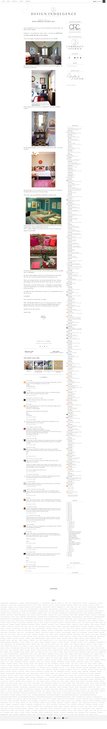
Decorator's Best (3, 638)
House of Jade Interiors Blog (73, 252)
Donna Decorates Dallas (93, 640)
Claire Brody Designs (72, 279)
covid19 (25, 634)
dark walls (47, 636)
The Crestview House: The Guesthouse (75, 247)
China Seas (68, 628)
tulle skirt (95, 706)
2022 (69, 507)
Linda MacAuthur (84, 665)
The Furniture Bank (29, 704)
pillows (42, 683)
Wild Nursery (70, 286)
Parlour (69, 285)
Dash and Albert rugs (54, 636)
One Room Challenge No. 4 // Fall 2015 (75, 426)
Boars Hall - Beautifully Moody (73, 322)
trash (78, 706)
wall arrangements (63, 710)
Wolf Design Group (93, 712)
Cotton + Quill (14, 634)
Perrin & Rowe (72, 681)
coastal (22, 632)
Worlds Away (29, 714)
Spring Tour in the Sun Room (73, 257)
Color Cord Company (83, 632)
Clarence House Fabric (96, 630)
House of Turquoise (71, 393)
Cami (33, 626)
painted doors (68, 679)
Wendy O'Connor (6, 712)
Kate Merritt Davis (25, 661)
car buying (48, 626)
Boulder (96, 622)
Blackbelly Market (73, 620)
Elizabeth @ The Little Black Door (33, 398)
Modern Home (2, 673)
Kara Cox (7, 661)
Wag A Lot (46, 710)
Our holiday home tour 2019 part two (74, 264)
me (79, 669)
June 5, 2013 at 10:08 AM (31, 401)
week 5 (1, 712)
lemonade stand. (50, 665)
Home (69, 259)
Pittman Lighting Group (80, 683)
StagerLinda (28, 524)
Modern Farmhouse (93, 671)
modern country (85, 671)
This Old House (17, 706)
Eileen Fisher (41, 642)
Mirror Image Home (61, 671)
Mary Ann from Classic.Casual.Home (47, 302)
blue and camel (101, 620)
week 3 (102, 710)
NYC (45, 677)
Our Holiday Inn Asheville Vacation (74, 343)
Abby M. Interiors (71, 355)
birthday (22, 620)
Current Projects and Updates (73, 346)
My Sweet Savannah (72, 236)
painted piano (91, 679)
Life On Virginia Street (72, 139)
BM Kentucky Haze (61, 622)
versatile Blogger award (86, 708)
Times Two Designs (35, 706)
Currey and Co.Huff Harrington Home (66, 634)
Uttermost (64, 708)
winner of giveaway (81, 712)
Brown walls (38, 624)
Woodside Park (29, 447)
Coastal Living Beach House (29, 632)
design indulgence (29, 724)
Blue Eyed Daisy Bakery (22, 622)
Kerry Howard (73, 661)
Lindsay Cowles (90, 665)
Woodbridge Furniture (4, 714)
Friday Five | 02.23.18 (71, 325)
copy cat (5, 634)
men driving (97, 669)
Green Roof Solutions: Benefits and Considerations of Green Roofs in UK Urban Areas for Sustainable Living (74, 189)
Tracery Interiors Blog (72, 352)
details (37, 640)
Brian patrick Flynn (24, 624)
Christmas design (44, 630)
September (71, 526)
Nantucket (22, 675)
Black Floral (61, 620)
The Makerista (70, 417)
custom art (97, 634)
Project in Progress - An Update (73, 429)
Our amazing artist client (72, 391)
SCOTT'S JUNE (71, 541)
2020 (69, 510)
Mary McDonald (62, 669)
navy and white (47, 675)
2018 (69, 513)
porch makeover (103, 683)
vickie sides (93, 708)
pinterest (73, 683)
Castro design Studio (91, 626)
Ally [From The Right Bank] (38, 270)
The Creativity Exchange (73, 210)
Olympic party (71, 677)
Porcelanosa (97, 683)
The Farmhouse (22, 704)
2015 (69, 517)
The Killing (48, 704)
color (78, 632)
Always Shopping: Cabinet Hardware (74, 295)
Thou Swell (70, 195)
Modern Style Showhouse (10, 673)
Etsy (105, 642)
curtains (92, 634)
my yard (88, 673)
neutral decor (80, 675)
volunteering (27, 710)
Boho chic (80, 622)
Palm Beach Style (12, 681)
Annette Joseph (71, 487)
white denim (17, 712)
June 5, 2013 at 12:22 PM (31, 417)
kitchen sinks (20, 663)
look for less (42, 667)
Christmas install (51, 630)
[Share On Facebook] (42, 346)
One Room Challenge (78, 677)
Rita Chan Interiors (71, 394)
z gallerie (56, 714)
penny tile (62, 681)
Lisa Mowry (102, 665)
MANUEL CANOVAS (72, 536)
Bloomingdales (94, 620)
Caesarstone (97, 624)
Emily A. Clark (70, 180)
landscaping (100, 663)
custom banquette (103, 634)
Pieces (7, 683)
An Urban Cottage (71, 461)
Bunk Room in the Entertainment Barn (75, 234)
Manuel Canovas (32, 669)
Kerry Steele (87, 661)
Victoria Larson (98, 708)
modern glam (99, 671)
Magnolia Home (85, 667)
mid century (27, 671)
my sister (69, 673)
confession (96, 632)
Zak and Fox (61, 714)
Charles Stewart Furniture (40, 628)
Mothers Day (42, 673)
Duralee (22, 642)
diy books (60, 640)
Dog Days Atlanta (70, 640)
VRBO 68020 (35, 710)
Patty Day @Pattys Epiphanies (32, 427)
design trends (2, 640)
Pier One (10, 683)
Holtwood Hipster (71, 327)
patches (37, 681)
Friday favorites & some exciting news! (75, 237)
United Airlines (11, 708)
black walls (67, 620)
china (64, 628)
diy (53, 640)
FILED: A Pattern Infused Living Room (75, 181)
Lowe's (60, 667)
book (83, 622)
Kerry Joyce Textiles (80, 661)
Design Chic (59, 638)
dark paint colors (41, 636)
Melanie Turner (90, 669)
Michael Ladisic (8, 671)
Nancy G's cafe (10, 675)
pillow (25, 683)
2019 (69, 511)
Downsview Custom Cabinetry (5, 642)
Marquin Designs (49, 669)
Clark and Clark (103, 630)
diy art (56, 640)
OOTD (83, 677)
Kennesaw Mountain (60, 661)
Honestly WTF (70, 490)
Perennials (67, 681)
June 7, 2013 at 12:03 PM (31, 562)
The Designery (8, 704)
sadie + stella (70, 421)
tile (26, 706)
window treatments (70, 712)
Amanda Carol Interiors (72, 338)
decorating (85, 636)
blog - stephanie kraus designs (74, 233)
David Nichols (61, 636)
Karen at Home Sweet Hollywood (33, 458)
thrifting (22, 706)
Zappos (65, 714)
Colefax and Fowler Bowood (66, 632)
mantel (27, 669)
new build (86, 675)
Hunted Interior (71, 249)
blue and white (9, 622)
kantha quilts (2, 661)
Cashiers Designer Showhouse (75, 626)
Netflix (75, 675)
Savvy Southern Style (72, 256)
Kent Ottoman (67, 661)
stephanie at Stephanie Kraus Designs (34, 489)
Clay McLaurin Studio (12, 632)
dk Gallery (65, 640)
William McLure (62, 712)
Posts (69, 565)
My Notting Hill (71, 291)
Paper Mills (23, 681)
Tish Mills (41, 706)
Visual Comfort (21, 710)
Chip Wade (72, 628)
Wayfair (91, 710)
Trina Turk (90, 706)
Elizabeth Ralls (53, 642)
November (71, 523)
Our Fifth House (71, 414)
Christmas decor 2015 (36, 630)
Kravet (49, 663)
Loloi (38, 667)
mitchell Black (67, 671)
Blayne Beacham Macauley (82, 620)
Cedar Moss (2, 628)
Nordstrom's (27, 677)
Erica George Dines (92, 642)
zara (68, 714)
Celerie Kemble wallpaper (16, 628)
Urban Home (50, 708)
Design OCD (87, 638)
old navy (61, 677)
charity (33, 628)
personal (77, 681)
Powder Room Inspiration (72, 415)
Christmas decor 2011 (12, 630)
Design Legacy (81, 638)
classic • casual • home (72, 214)
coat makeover (37, 632)
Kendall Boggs (53, 661)
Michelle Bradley (21, 671)
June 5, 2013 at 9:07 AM (31, 388)
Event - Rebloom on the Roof (73, 292)
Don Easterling (81, 640)
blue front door (29, 622)
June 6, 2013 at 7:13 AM (31, 504)
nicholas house (97, 675)
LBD (39, 724)
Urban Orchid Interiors (58, 708)
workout (10, 714)
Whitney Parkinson (34, 712)
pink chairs (64, 683)
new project (91, 675)
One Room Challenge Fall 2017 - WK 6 (75, 332)
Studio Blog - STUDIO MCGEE (73, 246)
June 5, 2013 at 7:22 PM (31, 479)
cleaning (18, 632)
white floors (22, 712)
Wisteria (87, 712)
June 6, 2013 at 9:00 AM (31, 521)
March (70, 548)
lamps (86, 663)
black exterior (55, 620)
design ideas (76, 638)
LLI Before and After (72, 452)
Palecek (104, 679)
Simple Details (70, 312)
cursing (83, 634)
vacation (68, 708)
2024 (69, 504)
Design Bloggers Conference (40, 638)
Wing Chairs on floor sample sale (74, 397)
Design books (53, 638)
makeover (99, 667)
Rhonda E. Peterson (30, 438)
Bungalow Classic (75, 624)
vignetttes (12, 710)
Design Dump (71, 638)
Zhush (76, 714)
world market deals (22, 714)
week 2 (98, 710)
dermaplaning (28, 638)
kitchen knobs (9, 663)
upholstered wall (31, 708)
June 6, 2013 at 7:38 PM (31, 543)
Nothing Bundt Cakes (40, 677)
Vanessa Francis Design (72, 162)
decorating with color (101, 636)
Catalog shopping (98, 626)
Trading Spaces (66, 706)
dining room (45, 640)
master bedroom (69, 669)
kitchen (91, 661)
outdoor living (29, 679)
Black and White (40, 620)
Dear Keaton (80, 636)
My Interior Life (71, 377)
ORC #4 (92, 677)
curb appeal (56, 634)
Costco (9, 634)
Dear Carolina (74, 636)
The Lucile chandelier (62, 704)
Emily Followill (66, 642)
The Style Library (88, 704)
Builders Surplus (63, 624)
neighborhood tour (61, 675)
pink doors (69, 683)
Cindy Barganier (75, 630)
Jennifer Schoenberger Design (73, 263)
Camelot (26, 626)
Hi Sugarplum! (70, 147)
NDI (51, 675)
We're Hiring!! (70, 449)
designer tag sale (15, 640)
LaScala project (3, 665)
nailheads (92, 673)
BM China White (46, 622)
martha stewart (56, 669)
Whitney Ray (41, 712)
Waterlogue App (80, 710)
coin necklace (51, 632)
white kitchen (28, 712)
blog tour (89, 620)
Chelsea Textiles (55, 628)
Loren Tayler (48, 667)
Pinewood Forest (56, 683)
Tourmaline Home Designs (48, 706)
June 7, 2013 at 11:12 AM (31, 549)
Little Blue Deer (23, 667)
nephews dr (71, 675)
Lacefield (76, 663)
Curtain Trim (87, 634)
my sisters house (75, 673)
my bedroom (52, 673)
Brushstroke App (44, 624)
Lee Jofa (45, 665)
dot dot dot (70, 468)
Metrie (104, 669)
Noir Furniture (21, 677)
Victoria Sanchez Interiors (4, 710)
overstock (34, 679)
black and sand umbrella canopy (30, 620)
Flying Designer (29, 552)
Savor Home (70, 348)
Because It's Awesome (72, 425)
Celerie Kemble (8, 628)
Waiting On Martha (52, 710)
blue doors (15, 622)
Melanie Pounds (84, 669)
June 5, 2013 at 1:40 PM (31, 444)
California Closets (10, 626)
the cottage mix (71, 451)
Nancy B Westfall (98, 673)
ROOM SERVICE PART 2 (73, 537)
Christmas (90, 628)
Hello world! (70, 178)
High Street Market (71, 396)
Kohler (46, 663)
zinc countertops (81, 714)
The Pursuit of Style (72, 187)
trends (86, 706)
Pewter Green (96, 681)
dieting (41, 640)
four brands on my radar (72, 219)
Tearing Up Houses (71, 482)
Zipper (87, 714)
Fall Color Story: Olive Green (73, 156)
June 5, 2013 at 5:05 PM (31, 471)
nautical (42, 675)
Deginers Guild (9, 638)
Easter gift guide (71, 412)
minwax (55, 671)
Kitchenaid (31, 663)
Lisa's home (10, 667)
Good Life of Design (72, 283)
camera (29, 626)
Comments (70, 567)
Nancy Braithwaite (3, 675)
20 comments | (38, 343)
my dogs (57, 673)
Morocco (27, 673)
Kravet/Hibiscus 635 (55, 663)
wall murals (70, 710)
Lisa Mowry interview (4, 667)
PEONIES (69, 360)
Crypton (46, 634)
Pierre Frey (21, 683)
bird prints (18, 620)
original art (2, 679)
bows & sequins (71, 174)
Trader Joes (61, 706)
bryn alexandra (71, 470)
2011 (69, 554)
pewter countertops (89, 681)
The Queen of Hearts (81, 704)
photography (2, 683)
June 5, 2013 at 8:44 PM (31, 495)
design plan (99, 638)
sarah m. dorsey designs (72, 324)
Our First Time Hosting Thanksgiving (74, 310)
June (70, 530)
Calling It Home (17, 626)
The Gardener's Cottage (38, 704)
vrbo (32, 710)
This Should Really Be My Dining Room (75, 475)
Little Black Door (17, 667)
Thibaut (7, 706)
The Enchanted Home (72, 192)
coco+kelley (70, 221)
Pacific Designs (40, 679)
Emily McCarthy (80, 642)
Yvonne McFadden (50, 714)
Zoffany (96, 714)
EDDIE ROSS (70, 493)
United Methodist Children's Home (21, 708)
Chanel (30, 628)
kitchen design (3, 663)
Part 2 (34, 681)
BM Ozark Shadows (68, 622)
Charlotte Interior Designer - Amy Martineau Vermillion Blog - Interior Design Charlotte (75, 479)
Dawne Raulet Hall (68, 636)
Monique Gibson (18, 673)
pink (60, 683)
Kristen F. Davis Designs (72, 243)
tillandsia (29, 706)
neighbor (55, 675)
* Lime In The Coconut (72, 374)
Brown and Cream (32, 624)
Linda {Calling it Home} (31, 474)
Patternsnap (42, 681)
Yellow (38, 714)
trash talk (82, 706)
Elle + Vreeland (60, 642)
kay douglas (38, 661)
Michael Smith (14, 671)
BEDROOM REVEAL (71, 250)
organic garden (97, 677)
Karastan (11, 661)
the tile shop (101, 704)
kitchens (35, 663)
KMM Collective (41, 663)
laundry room (9, 665)
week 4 (105, 710)
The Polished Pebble (72, 366)
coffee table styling (44, 632)
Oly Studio (66, 677)
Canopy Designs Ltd (41, 626)
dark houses (35, 636)
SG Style (69, 158)
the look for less (54, 704)
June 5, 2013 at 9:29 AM (31, 395)
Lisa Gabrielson (29, 481)
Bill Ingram (8, 620)
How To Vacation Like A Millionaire (74, 480)
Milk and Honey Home (39, 671)
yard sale (34, 714)
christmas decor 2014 (28, 630)
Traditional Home (73, 706)
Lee (36, 665)
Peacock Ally (48, 681)
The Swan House (95, 704)
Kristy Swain (68, 663)
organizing (103, 677)
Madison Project (79, 667)
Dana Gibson (23, 636)
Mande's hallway (15, 669)
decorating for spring (92, 636)
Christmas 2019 (101, 628)
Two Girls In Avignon (3, 708)
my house (61, 673)
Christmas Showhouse (67, 630)
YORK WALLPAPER (43, 714)
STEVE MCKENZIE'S (72, 534)
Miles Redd (32, 671)
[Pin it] (47, 346)
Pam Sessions (18, 681)
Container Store (101, 632)
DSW (19, 642)
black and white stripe (48, 620)
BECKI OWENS (71, 155)
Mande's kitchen (22, 669)
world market (15, 714)
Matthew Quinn (75, 669)
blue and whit (2, 622)
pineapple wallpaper (48, 683)
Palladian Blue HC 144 (4, 681)
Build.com (57, 624)
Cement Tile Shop (24, 628)
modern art (79, 671)
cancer (36, 626)
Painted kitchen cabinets (83, 679)
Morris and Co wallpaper (34, 673)
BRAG (104, 622)
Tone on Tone (70, 288)
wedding (94, 710)
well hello (69, 167)
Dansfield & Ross (29, 636)
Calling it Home (71, 488)
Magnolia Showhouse (92, 667)
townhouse (56, 706)
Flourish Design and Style (73, 218)
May (70, 545)
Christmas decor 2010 (3, 630)
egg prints (36, 642)
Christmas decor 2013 (20, 630)
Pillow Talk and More (36, 683)
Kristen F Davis (61, 663)
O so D (69, 390)
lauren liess (22, 665)
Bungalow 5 (69, 624)
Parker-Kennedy (29, 681)
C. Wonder (92, 624)
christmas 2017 (95, 628)
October (70, 524)
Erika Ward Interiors (100, 642)
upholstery (37, 708)
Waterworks (86, 710)
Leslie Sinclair (57, 665)
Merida (101, 669)
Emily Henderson (73, 642)
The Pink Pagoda (29, 419)
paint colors (56, 679)
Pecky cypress (53, 681)
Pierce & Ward (15, 683)
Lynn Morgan (73, 667)
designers (20, 640)
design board (48, 638)
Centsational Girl (71, 177)
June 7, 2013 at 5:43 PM (31, 568)
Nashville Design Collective (29, 675)
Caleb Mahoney (3, 626)
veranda (75, 708)
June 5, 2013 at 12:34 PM (31, 424)
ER (87, 642)
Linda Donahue (77, 665)
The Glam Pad (70, 370)
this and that (11, 706)
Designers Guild (26, 640)
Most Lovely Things (71, 143)
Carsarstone (59, 626)
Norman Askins (33, 677)
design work (8, 640)
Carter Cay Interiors (65, 626)
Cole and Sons (57, 632)
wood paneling (99, 712)
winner (75, 712)
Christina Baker (78, 628)
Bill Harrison (2, 620)
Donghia (87, 640)
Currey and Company (76, 634)
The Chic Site (2, 704)
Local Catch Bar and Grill (31, 667)
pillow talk (29, 683)
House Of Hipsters (71, 183)
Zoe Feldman (91, 714)
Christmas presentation (59, 630)
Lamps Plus (90, 663)
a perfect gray (70, 321)
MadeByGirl (70, 342)
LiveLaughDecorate (30, 506)
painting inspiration (98, 679)
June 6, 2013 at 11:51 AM (31, 529)
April (70, 547)
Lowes (63, 667)
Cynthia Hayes (8, 636)
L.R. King (72, 663)
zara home (72, 714)
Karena (27, 404)
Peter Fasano (82, 681)
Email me (68, 85)
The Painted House (71, 229)
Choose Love (70, 375)
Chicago (60, 628)
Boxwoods (101, 622)
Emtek (85, 642)
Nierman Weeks (10, 677)
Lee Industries (40, 665)
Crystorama (51, 634)
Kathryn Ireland (32, 661)
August (70, 527)
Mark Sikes (43, 669)
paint (52, 679)
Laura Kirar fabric (16, 665)
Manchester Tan (8, 669)
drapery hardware (14, 642)
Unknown (28, 380)
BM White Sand (74, 622)
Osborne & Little (8, 679)
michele (27, 531)
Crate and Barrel (35, 634)
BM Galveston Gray (53, 622)
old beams (57, 677)
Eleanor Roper (47, 642)
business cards (86, 624)
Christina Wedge (84, 628)
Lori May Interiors (54, 667)
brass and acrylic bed (4, 624)
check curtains (48, 628)
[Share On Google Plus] (44, 346)
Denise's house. (21, 638)
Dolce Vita (76, 640)
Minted (51, 671)
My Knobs (65, 673)
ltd (65, 667)
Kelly (42, 661)
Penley (58, 681)
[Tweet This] (40, 346)
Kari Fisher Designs (17, 661)
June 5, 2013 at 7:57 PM (31, 486)
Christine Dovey (71, 225)
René (27, 390)
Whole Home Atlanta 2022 (48, 712)
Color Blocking (70, 483)
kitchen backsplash (97, 661)
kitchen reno (15, 663)
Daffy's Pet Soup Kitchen (16, 636)
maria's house (38, 669)
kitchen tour (26, 663)
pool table (87, 683)
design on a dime (93, 638)
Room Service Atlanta (47, 343)
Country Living (20, 634)
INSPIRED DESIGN (71, 464)
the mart (68, 704)
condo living (90, 632)
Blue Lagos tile (36, 622)
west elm (11, 712)
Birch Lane (13, 620)
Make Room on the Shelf (72, 465)
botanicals (92, 622)
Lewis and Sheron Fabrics (65, 665)
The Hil (44, 704)
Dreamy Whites (71, 316)
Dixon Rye (50, 640)
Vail (72, 708)
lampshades (95, 663)
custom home (2, 636)
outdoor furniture (22, 679)
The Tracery (2, 706)
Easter (32, 642)
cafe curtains (102, 624)
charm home (70, 448)
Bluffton (41, 622)
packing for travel (47, 679)
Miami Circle (2, 671)
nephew (66, 675)
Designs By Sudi (32, 640)
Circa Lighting (88, 630)
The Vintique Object (72, 467)
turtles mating (100, 706)
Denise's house (15, 638)
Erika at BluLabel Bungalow (32, 515)
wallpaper (75, 710)
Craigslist (29, 634)
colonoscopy (74, 632)
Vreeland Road (41, 710)
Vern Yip (79, 708)
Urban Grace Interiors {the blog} (74, 411)
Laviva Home (32, 665)
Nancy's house (16, 675)
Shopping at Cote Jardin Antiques (74, 289)
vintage (16, 710)
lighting (71, 665)
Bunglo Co (81, 624)
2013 (69, 520)
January (70, 551)
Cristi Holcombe (41, 634)
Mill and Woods (46, 671)
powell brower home (71, 439)
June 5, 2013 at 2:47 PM (31, 456)
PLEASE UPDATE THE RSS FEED (74, 204)
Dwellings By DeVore (72, 305)
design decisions (64, 638)
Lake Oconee (81, 663)
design (33, 638)
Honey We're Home (71, 136)
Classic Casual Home (3, 632)
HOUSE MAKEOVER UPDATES (74, 533)
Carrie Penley (53, 626)
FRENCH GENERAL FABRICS (74, 544)
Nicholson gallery (3, 677)
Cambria (22, 626)
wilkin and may (56, 712)
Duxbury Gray (27, 642)
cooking (1, 634)
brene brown (17, 624)
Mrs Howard (47, 673)
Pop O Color (92, 683)
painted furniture (75, 679)
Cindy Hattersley (82, 630)
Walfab (57, 710)
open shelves (88, 677)
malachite (103, 667)
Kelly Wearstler (47, 661)
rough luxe (70, 345)
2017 (69, 514)
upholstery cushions (43, 708)
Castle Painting (83, 626)
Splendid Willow (71, 474)
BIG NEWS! (70, 193)
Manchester (2, 669)
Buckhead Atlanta (51, 624)
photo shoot (102, 681)
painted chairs (62, 679)
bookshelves (87, 622)
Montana (23, 673)
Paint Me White (71, 442)
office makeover (52, 677)
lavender (27, 665)
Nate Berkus (37, 675)
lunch (68, 667)
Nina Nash (16, 677)
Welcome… (69, 353)
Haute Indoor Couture (72, 309)
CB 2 (103, 626)
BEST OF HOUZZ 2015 (72, 455)
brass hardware (11, 624)
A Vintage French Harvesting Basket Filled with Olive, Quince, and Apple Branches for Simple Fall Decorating (74, 318)
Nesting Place (70, 151)
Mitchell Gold (74, 671)
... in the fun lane (71, 446)
